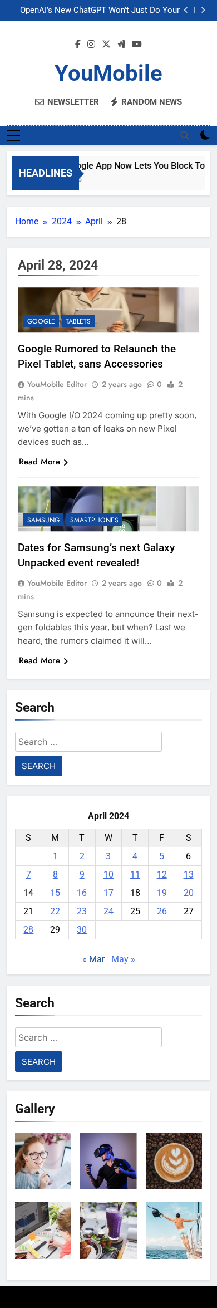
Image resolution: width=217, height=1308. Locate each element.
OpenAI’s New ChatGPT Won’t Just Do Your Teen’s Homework (100, 10)
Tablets (78, 321)
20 (189, 893)
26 (162, 911)
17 (108, 893)
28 (28, 929)
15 (55, 893)
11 (135, 874)
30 (82, 929)
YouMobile (108, 73)
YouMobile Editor (57, 384)
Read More (39, 461)
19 (162, 893)
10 (108, 874)
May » (123, 959)
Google (41, 321)
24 (108, 911)
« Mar (93, 959)
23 (82, 911)
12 (162, 874)
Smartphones (94, 520)
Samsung (43, 520)
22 (55, 911)
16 (82, 893)
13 (189, 874)
